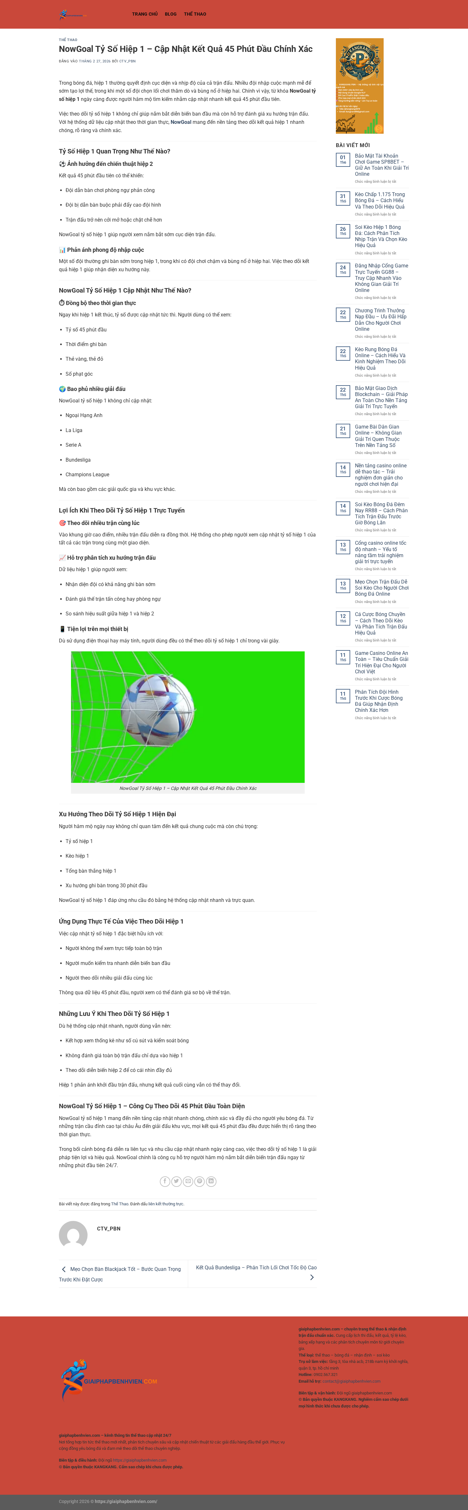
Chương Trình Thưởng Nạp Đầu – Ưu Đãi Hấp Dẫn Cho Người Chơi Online (381, 320)
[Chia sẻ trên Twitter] (176, 1181)
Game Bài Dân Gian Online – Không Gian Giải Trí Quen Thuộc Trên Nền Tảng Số (378, 436)
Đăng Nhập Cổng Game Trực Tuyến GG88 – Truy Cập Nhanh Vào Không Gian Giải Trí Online (381, 278)
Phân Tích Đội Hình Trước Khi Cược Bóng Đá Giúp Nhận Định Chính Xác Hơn (379, 701)
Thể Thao (195, 14)
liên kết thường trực (165, 1204)
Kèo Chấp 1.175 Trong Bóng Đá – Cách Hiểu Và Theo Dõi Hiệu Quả (380, 200)
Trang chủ (145, 14)
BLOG (171, 14)
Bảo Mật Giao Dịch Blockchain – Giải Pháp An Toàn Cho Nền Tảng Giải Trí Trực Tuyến (381, 397)
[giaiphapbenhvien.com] (91, 14)
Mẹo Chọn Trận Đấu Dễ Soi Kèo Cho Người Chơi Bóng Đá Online (382, 588)
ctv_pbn (127, 61)
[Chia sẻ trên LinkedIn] (211, 1181)
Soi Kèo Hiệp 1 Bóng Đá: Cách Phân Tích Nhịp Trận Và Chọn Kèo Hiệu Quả (381, 236)
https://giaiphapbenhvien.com (140, 1460)
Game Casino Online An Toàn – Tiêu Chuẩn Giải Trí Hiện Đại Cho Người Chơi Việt (381, 662)
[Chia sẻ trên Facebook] (165, 1181)
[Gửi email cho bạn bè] (188, 1181)
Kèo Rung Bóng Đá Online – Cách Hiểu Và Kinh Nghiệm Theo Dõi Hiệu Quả (380, 358)
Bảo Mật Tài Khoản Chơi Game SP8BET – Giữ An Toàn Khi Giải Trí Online (382, 165)
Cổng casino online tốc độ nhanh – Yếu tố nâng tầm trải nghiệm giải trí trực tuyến (380, 552)
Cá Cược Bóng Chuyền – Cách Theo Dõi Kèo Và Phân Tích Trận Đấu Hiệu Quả (381, 623)
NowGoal (181, 122)
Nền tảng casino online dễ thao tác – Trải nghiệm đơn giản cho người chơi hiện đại (381, 475)
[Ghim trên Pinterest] (199, 1181)
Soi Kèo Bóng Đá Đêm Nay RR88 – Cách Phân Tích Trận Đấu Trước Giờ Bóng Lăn (381, 513)
